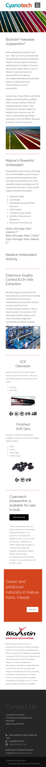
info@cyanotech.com (17, 744)
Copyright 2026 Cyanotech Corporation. (24, 763)
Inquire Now (19, 517)
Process (32, 609)
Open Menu (37, 5)
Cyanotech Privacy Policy (16, 760)
